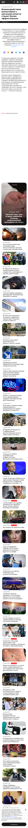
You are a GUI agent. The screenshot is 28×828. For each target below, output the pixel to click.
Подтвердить (14, 824)
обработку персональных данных (9, 817)
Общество (5, 22)
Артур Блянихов (12, 113)
